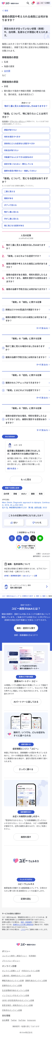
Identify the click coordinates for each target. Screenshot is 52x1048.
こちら (23, 929)
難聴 (33, 494)
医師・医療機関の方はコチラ (26, 635)
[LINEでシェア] (40, 538)
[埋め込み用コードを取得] (26, 538)
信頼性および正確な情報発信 (23, 925)
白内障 (7, 71)
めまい (24, 494)
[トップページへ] (26, 946)
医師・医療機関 (26, 922)
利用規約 (5, 121)
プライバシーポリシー (17, 121)
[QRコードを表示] (19, 538)
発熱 (41, 494)
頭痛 (15, 494)
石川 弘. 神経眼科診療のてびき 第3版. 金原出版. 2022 (24, 507)
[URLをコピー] (12, 538)
